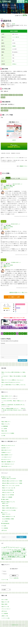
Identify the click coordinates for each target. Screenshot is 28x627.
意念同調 (6, 94)
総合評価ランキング (5, 447)
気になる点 (13, 178)
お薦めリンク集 (4, 615)
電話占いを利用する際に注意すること (9, 508)
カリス (13, 37)
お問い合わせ (4, 530)
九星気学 (19, 549)
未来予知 (3, 97)
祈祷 (9, 557)
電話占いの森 (5, 1)
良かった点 (8, 178)
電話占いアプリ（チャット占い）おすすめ (10, 485)
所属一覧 (17, 37)
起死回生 (6, 110)
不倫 (2, 108)
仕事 (2, 110)
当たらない (19, 553)
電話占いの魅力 (5, 505)
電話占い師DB (4, 604)
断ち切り (12, 555)
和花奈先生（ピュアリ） (6, 398)
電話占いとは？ (5, 503)
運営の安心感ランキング (6, 466)
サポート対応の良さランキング (7, 464)
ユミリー (5, 549)
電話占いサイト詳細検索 (7, 497)
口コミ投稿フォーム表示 (14, 297)
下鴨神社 (15, 549)
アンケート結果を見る (14, 578)
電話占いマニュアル (5, 423)
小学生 (15, 553)
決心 (23, 555)
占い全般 (3, 435)
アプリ (21, 547)
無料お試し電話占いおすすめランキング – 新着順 (12, 480)
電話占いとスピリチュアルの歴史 (9, 510)
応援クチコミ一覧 (5, 606)
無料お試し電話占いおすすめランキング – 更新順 (12, 483)
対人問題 (20, 108)
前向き (8, 552)
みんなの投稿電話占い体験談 (8, 518)
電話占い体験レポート (5, 421)
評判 (18, 557)
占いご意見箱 (4, 428)
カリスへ (14, 146)
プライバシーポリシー (5, 608)
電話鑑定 (14, 46)
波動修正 (20, 94)
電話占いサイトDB (5, 601)
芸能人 (13, 557)
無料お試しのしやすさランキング (8, 445)
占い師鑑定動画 (4, 426)
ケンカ (23, 547)
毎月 (21, 555)
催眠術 (4, 552)
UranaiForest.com (15, 624)
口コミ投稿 (18, 178)
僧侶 (6, 552)
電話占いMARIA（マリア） (6, 396)
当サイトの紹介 (4, 599)
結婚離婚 (15, 108)
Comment (3, 343)
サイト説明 (3, 525)
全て (3, 178)
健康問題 (10, 108)
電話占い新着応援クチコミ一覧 (8, 516)
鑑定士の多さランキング (6, 450)
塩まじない (23, 552)
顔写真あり (14, 64)
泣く (24, 555)
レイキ (9, 550)
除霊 (2, 94)
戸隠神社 (7, 555)
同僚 (19, 551)
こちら (16, 157)
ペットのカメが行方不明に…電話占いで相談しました (12, 400)
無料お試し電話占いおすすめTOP (9, 478)
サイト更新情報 (4, 528)
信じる (4, 571)
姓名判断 (6, 553)
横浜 (19, 555)
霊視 (17, 94)
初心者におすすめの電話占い (8, 490)
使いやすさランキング (5, 459)
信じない (5, 573)
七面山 (12, 549)
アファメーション (12, 547)
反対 (14, 552)
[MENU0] (26, 1)
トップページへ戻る (5, 618)
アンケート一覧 (4, 579)
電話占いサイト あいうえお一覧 (8, 487)
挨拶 (10, 555)
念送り (10, 94)
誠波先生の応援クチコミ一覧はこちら (18, 292)
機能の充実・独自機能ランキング (8, 461)
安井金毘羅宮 (11, 553)
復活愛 (5, 108)
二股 (23, 549)
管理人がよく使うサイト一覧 (8, 492)
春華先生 (16, 555)
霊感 (14, 94)
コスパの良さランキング (6, 457)
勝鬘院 (11, 552)
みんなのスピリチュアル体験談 (7, 433)
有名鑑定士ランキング (5, 452)
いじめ (3, 547)
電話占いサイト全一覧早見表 (8, 494)
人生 (23, 108)
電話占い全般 (4, 430)
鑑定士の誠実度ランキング (6, 454)
